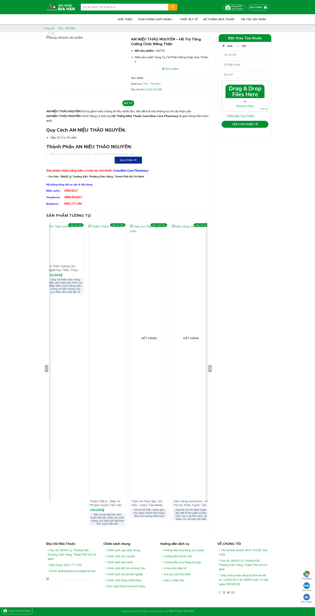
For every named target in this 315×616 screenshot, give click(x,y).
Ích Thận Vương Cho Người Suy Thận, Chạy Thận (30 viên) (63, 268)
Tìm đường (307, 578)
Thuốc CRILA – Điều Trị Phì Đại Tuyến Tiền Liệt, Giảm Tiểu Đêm (106, 503)
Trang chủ (49, 28)
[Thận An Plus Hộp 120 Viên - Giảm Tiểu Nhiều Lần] (149, 360)
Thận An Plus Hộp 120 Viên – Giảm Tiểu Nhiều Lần (147, 503)
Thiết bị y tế (189, 19)
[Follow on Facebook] (219, 592)
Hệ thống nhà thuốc (219, 19)
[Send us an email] (232, 592)
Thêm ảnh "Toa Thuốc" (241, 115)
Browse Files (245, 106)
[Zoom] (51, 35)
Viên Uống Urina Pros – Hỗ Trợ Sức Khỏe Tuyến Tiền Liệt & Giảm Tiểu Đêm (191, 503)
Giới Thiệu (125, 19)
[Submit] (172, 7)
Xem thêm (127, 160)
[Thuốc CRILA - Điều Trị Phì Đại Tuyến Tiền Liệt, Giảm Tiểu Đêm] (107, 360)
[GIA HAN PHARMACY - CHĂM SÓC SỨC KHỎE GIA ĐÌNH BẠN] (60, 7)
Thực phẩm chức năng (155, 19)
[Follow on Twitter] (228, 592)
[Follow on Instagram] (223, 592)
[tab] (128, 103)
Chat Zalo (306, 590)
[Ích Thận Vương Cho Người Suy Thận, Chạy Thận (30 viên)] (65, 243)
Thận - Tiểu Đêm (66, 28)
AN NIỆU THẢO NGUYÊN (149, 89)
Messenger (306, 602)
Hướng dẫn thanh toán (178, 556)
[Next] (210, 376)
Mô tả (128, 103)
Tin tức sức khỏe (253, 19)
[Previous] (46, 376)
